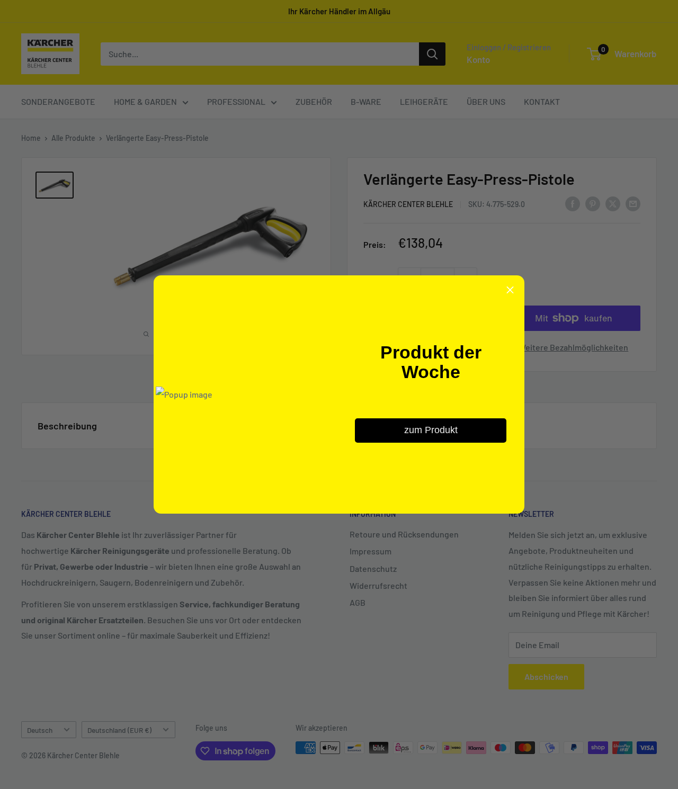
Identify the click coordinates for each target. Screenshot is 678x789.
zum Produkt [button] (431, 430)
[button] (510, 289)
